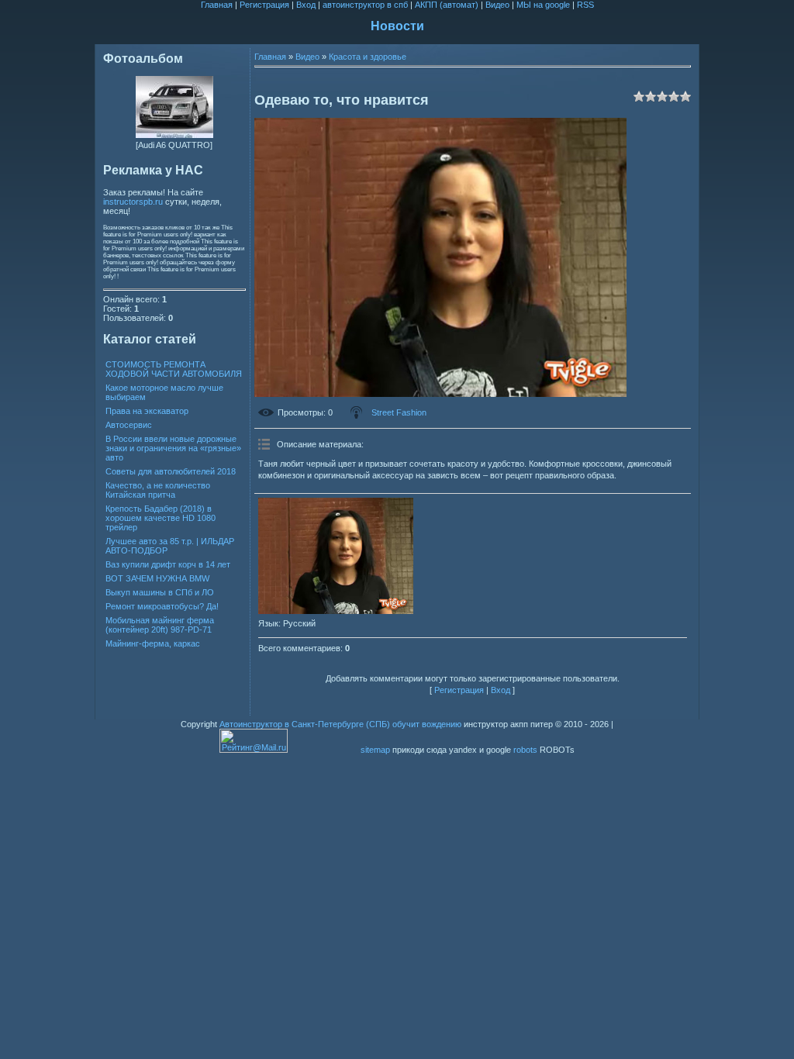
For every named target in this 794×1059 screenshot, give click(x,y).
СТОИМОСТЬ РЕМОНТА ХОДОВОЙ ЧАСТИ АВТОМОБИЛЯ (173, 369)
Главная (217, 4)
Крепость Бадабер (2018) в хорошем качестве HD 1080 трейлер (160, 518)
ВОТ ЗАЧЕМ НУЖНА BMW (157, 578)
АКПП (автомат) (446, 4)
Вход (306, 4)
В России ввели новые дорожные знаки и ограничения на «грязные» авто (173, 448)
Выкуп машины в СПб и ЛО (159, 592)
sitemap (375, 749)
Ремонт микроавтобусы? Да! (162, 606)
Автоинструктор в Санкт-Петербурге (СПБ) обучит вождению (340, 724)
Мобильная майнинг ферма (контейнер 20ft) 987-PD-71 (159, 625)
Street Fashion (398, 412)
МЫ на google (543, 4)
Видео (497, 4)
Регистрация (264, 4)
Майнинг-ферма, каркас (152, 643)
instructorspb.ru (133, 201)
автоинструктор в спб (365, 4)
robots (525, 749)
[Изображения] (335, 556)
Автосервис (128, 424)
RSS (585, 4)
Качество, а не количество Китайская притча (157, 490)
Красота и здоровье (367, 56)
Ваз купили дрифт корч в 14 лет (167, 564)
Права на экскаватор (146, 411)
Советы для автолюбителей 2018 (170, 471)
